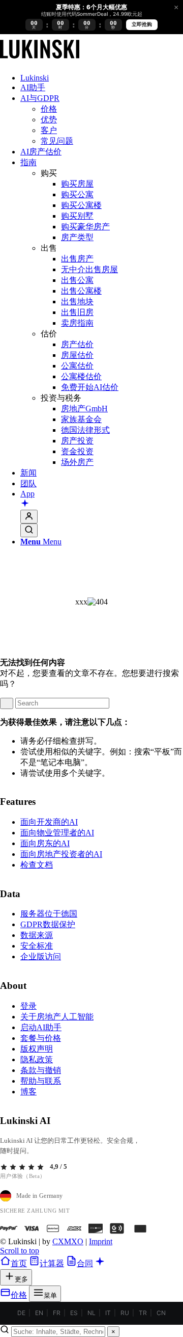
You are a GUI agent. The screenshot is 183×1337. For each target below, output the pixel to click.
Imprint (100, 1241)
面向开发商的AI (49, 822)
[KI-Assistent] (24, 504)
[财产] (39, 60)
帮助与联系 (40, 1081)
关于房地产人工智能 (57, 1016)
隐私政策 (36, 1059)
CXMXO (67, 1241)
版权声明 (36, 1048)
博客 (28, 1091)
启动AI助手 (41, 1027)
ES (74, 1313)
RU (124, 1313)
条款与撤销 (40, 1070)
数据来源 (36, 935)
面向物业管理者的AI (57, 832)
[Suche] (29, 530)
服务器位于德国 (48, 913)
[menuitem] (101, 78)
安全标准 (36, 945)
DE (21, 1313)
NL (91, 1313)
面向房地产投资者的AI (61, 854)
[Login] (29, 516)
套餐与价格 (40, 1038)
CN (161, 1313)
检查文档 (36, 864)
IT (108, 1313)
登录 (28, 1006)
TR (143, 1313)
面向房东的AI (45, 843)
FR (56, 1313)
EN (39, 1313)
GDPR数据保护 (47, 924)
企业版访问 (40, 956)
